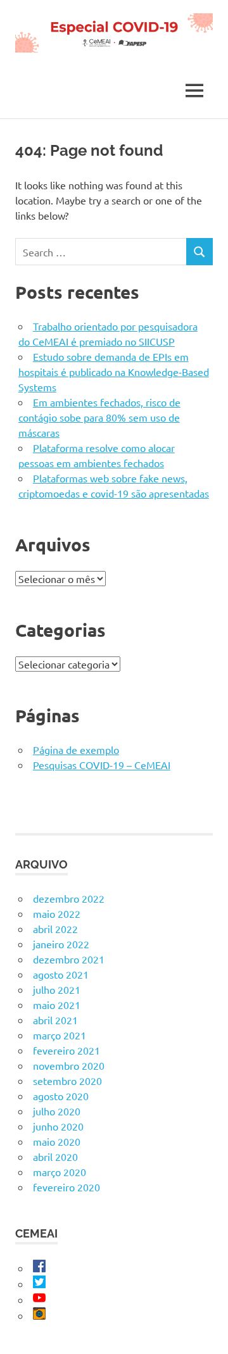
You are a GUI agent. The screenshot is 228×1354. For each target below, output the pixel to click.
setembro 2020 (67, 1080)
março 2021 (59, 1035)
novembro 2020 (68, 1065)
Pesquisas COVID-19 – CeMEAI (101, 764)
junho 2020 (58, 1126)
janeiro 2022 (61, 943)
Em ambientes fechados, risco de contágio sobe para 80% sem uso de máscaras (99, 417)
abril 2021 (55, 1019)
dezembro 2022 (68, 898)
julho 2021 (56, 989)
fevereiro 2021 (66, 1050)
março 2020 (59, 1171)
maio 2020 (56, 1141)
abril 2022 (55, 928)
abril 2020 (55, 1156)
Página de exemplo (76, 749)
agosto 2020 (61, 1095)
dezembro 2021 (68, 959)
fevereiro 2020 (66, 1187)
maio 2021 (56, 1004)
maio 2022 (56, 913)
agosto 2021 (61, 974)
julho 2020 (56, 1111)
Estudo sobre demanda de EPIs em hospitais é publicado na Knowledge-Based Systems (113, 371)
